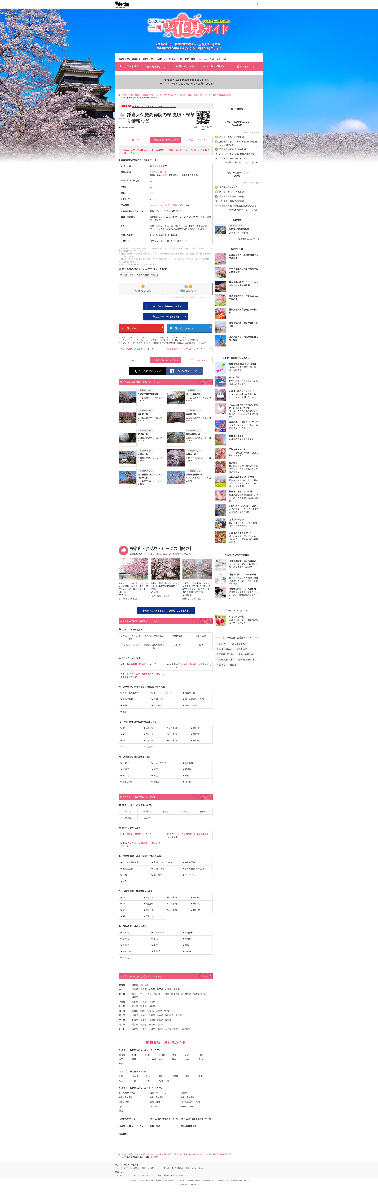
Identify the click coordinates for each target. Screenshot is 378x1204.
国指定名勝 (128, 699)
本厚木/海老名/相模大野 (154, 646)
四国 (212, 59)
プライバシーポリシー (145, 1180)
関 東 (122, 993)
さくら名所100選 (215, 66)
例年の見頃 (165, 139)
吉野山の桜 (241, 649)
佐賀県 (143, 1029)
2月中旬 (173, 727)
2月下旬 (196, 727)
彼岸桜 (126, 769)
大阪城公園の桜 (245, 654)
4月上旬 (163, 172)
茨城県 (147, 817)
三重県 (159, 1010)
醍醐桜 (233, 664)
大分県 (168, 1029)
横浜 (159, 994)
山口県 (152, 1019)
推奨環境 (158, 1180)
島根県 (168, 1019)
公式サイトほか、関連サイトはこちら (167, 241)
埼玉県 (184, 811)
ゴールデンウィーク (154, 1168)
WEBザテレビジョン (149, 1175)
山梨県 (135, 1001)
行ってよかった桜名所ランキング (196, 1118)
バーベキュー (191, 705)
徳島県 (152, 1024)
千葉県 (166, 811)
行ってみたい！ (145, 328)
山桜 (167, 205)
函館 (146, 985)
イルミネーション (197, 1168)
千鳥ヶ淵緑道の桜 (238, 644)
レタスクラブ (121, 1175)
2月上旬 (149, 727)
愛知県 (135, 1010)
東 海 (122, 1010)
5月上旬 (149, 916)
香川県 (135, 1024)
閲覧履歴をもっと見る (247, 239)
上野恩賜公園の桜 (225, 654)
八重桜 (126, 762)
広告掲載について (210, 1180)
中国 (205, 59)
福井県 (152, 1006)
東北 (153, 59)
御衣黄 (157, 781)
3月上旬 (149, 734)
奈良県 (160, 1015)
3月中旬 (173, 734)
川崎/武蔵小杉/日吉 (154, 635)
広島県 (135, 1019)
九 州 (122, 1029)
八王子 (142, 994)
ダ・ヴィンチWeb (134, 1175)
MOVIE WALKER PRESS (166, 1175)
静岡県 (167, 1010)
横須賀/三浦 (200, 635)
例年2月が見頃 (125, 1097)
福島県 (176, 989)
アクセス (196, 139)
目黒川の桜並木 (224, 649)
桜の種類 (123, 1133)
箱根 (201, 645)
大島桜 (174, 205)
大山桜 (157, 951)
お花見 (143, 1168)
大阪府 (135, 1015)
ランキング (137, 348)
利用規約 (133, 1180)
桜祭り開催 (190, 692)
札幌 (141, 985)
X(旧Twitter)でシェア (150, 371)
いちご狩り (134, 1168)
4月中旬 (173, 740)
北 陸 (122, 1006)
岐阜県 (151, 1010)
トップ (134, 139)
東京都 (128, 811)
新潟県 (152, 1001)
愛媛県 (143, 1024)
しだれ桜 (189, 762)
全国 (121, 1076)
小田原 (177, 645)
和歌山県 (169, 1015)
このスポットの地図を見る (167, 316)
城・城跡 (158, 705)
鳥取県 (160, 1019)
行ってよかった (187, 66)
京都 (199, 59)
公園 (125, 705)
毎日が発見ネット (182, 1175)
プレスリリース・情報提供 (184, 1180)
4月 (124, 740)
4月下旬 (196, 740)
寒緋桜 (188, 769)
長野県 (143, 1001)
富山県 (143, 1006)
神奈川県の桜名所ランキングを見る (241, 162)
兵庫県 (152, 1015)
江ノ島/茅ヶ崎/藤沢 (131, 645)
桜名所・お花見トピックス (131, 1126)
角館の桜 (221, 664)
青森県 (143, 989)
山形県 (168, 989)
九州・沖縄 (221, 59)
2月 (124, 727)
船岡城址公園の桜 (246, 659)
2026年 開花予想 (189, 1126)
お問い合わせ (168, 1180)
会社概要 (221, 1180)
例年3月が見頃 (156, 1097)
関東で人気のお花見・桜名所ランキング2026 (154, 106)
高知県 (160, 1024)
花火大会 (166, 1168)
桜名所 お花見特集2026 (129, 59)
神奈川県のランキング (138, 664)
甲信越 (172, 59)
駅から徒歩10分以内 (148, 274)
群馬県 (203, 811)
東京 (165, 59)
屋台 (125, 711)
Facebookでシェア (187, 371)
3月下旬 (154, 172)
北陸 (180, 59)
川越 (180, 994)
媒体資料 (198, 1180)
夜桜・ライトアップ (163, 692)
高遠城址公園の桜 (225, 659)
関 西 (122, 1015)
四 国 (122, 1024)
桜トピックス (247, 66)
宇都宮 (203, 994)
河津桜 (188, 781)
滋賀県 (179, 1015)
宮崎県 (176, 1029)
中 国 (122, 1019)
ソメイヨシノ (156, 205)
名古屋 (142, 1011)
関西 (193, 59)
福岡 (121, 1063)
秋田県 (160, 989)
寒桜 (187, 775)
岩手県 (152, 989)
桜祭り (184, 1092)
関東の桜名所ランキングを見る (243, 210)
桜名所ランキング (159, 66)
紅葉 (187, 1168)
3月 (124, 734)
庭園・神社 (128, 274)
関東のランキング (135, 833)
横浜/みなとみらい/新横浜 (130, 637)
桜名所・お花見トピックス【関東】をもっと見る (166, 610)
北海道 (145, 59)
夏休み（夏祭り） (178, 1168)
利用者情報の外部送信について (237, 1180)
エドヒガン (128, 781)
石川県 (135, 1006)
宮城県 (135, 989)
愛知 (201, 1059)
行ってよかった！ (193, 328)
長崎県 (152, 1029)
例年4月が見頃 (187, 1097)
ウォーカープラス (122, 1168)
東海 (187, 59)
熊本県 (160, 1029)
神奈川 (175, 1059)
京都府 (143, 1015)
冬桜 (156, 769)
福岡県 (135, 1029)
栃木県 (128, 817)
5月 (124, 916)
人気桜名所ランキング (129, 1118)
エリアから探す (130, 66)
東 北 (122, 989)
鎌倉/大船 (177, 635)
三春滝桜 (221, 644)
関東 (160, 59)
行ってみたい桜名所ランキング (164, 1118)
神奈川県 (125, 127)
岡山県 (143, 1019)
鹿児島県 (186, 1029)
